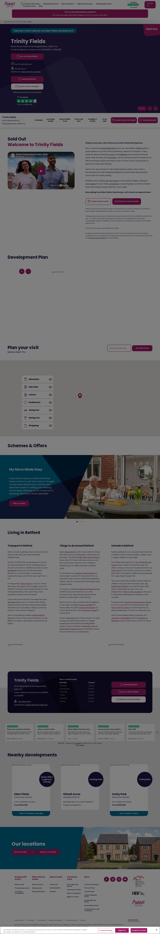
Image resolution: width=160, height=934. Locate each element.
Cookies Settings (105, 930)
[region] (80, 930)
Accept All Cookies (139, 930)
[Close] (156, 929)
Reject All (122, 930)
